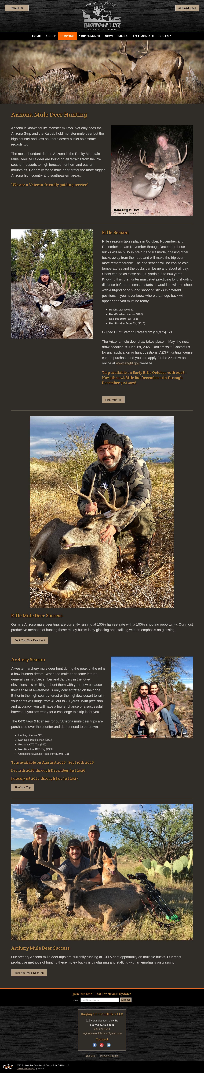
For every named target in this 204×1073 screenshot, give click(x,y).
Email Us (17, 8)
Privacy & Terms (109, 1055)
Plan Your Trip (113, 400)
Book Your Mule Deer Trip (29, 973)
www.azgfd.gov (127, 363)
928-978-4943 (187, 8)
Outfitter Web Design (26, 1068)
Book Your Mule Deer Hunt (30, 640)
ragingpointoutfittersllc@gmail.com (102, 1033)
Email (75, 1000)
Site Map (90, 1055)
